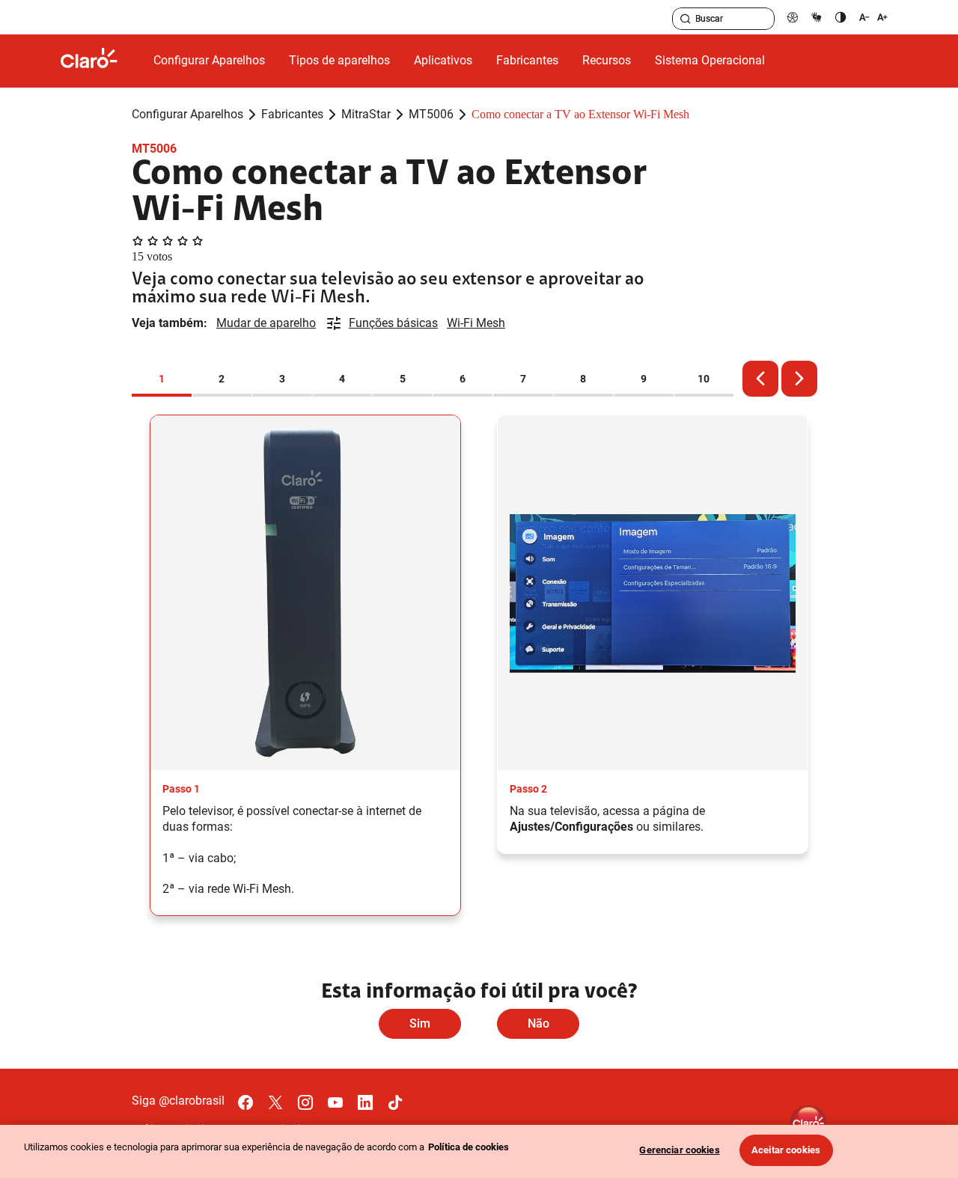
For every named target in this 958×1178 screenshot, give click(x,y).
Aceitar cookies (785, 1150)
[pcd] (793, 17)
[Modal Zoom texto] (873, 17)
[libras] (817, 17)
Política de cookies (468, 1147)
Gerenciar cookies (679, 1150)
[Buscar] (686, 18)
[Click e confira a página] (101, 61)
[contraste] (840, 17)
